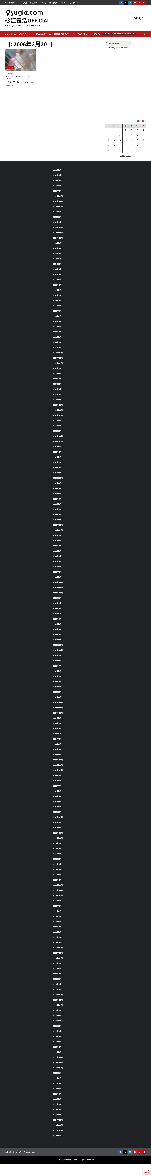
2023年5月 (57, 300)
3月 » (128, 155)
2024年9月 (57, 243)
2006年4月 (57, 1036)
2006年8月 (57, 1015)
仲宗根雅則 (34, 3)
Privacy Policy (30, 1152)
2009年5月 (57, 864)
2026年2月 (57, 185)
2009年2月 (57, 880)
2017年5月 (57, 556)
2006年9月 (57, 1010)
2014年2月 (57, 749)
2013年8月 (57, 780)
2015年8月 (57, 660)
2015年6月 (57, 671)
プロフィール (10, 34)
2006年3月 (57, 1041)
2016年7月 (57, 608)
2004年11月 (58, 1125)
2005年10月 (58, 1068)
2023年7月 (57, 290)
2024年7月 (57, 253)
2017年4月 (57, 561)
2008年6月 (57, 916)
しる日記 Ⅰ (11, 73)
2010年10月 (58, 817)
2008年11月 (58, 890)
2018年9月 (57, 483)
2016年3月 (57, 629)
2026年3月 (57, 180)
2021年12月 (58, 352)
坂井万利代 (53, 3)
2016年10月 (58, 593)
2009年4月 (57, 869)
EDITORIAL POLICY (61, 34)
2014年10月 (58, 713)
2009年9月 (57, 843)
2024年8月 (57, 248)
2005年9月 (57, 1073)
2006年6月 (57, 1026)
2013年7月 (57, 786)
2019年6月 (57, 462)
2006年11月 (58, 1000)
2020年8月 (57, 420)
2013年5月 (57, 796)
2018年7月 (57, 488)
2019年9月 (57, 446)
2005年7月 (57, 1083)
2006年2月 (57, 1047)
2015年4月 (57, 681)
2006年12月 (58, 994)
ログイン (63, 3)
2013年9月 (57, 775)
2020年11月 (58, 410)
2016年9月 (57, 598)
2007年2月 (57, 984)
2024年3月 (57, 274)
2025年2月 (57, 222)
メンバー (115, 34)
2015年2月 (57, 692)
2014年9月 (57, 718)
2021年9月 (57, 368)
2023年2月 (57, 305)
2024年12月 (58, 227)
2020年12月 (58, 405)
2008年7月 (57, 911)
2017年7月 (57, 546)
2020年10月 (58, 415)
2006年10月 (58, 1005)
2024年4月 (57, 269)
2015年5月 (57, 676)
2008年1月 (57, 942)
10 (137, 135)
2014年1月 (57, 754)
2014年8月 (57, 723)
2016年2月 (57, 634)
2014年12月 (58, 702)
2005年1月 (57, 1114)
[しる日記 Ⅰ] (20, 60)
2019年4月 (57, 467)
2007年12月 (58, 947)
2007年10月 (58, 958)
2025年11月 (58, 201)
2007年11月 (58, 953)
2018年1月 (57, 519)
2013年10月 (58, 770)
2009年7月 (57, 854)
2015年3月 (57, 687)
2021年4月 (57, 389)
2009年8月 (57, 848)
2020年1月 (57, 431)
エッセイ (10, 68)
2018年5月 (57, 499)
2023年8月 (57, 285)
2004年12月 (58, 1120)
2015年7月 (57, 666)
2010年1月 (57, 827)
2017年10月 (58, 530)
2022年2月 (57, 342)
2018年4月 (57, 504)
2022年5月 (57, 326)
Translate (124, 47)
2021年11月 (58, 358)
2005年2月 (57, 1109)
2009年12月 (58, 833)
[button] (144, 34)
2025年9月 (57, 212)
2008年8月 (57, 906)
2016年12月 (58, 582)
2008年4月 (57, 927)
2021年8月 (57, 373)
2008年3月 (57, 932)
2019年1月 (57, 473)
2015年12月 (58, 645)
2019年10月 (58, 441)
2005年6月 (57, 1088)
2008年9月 (57, 900)
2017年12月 (58, 525)
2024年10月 (58, 238)
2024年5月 (57, 264)
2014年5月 (57, 739)
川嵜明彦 (24, 3)
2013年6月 (57, 791)
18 (143, 140)
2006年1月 (57, 1052)
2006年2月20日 (21, 77)
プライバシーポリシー (81, 34)
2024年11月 (58, 232)
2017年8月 (57, 540)
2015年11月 (58, 650)
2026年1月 (57, 191)
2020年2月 (57, 426)
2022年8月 (57, 316)
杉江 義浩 (11, 77)
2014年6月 (57, 733)
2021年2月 (57, 394)
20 (114, 145)
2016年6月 (57, 613)
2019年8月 (57, 452)
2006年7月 (57, 1021)
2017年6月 (57, 551)
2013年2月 (57, 812)
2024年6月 (57, 259)
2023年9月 (57, 279)
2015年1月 (57, 697)
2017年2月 (57, 572)
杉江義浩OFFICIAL (27, 21)
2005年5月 (57, 1094)
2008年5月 (57, 921)
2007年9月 (57, 963)
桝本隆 (43, 3)
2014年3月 (57, 744)
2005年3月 (57, 1104)
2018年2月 (57, 514)
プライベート (24, 34)
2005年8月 (57, 1078)
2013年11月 (58, 765)
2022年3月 (57, 337)
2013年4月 (57, 801)
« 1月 (122, 155)
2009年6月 (57, 859)
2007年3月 (57, 979)
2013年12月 (58, 760)
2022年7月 (57, 321)
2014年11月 (58, 707)
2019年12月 (58, 436)
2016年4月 (57, 624)
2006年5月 (57, 1031)
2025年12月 (58, 196)
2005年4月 (57, 1099)
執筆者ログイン (75, 3)
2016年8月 (57, 603)
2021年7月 (57, 379)
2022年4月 (57, 332)
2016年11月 (58, 587)
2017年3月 (57, 566)
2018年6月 (57, 493)
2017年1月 (57, 577)
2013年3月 (57, 807)
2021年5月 (57, 384)
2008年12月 (58, 885)
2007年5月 (57, 968)
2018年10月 (58, 478)
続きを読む (10, 86)
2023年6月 (57, 295)
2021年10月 (58, 363)
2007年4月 (57, 974)
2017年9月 (57, 535)
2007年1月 (57, 989)
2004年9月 (57, 1135)
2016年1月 (57, 640)
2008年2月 (57, 937)
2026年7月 (57, 175)
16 (131, 140)
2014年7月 (57, 728)
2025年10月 (58, 206)
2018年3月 (57, 509)
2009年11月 (58, 838)
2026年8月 (57, 170)
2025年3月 (57, 217)
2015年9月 (57, 655)
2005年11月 (58, 1062)
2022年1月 (57, 347)
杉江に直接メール (43, 34)
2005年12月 (58, 1057)
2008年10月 (58, 895)
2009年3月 (57, 874)
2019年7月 (57, 457)
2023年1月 (57, 311)
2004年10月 (58, 1130)
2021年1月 (57, 399)
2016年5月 (57, 619)
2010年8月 (57, 822)
